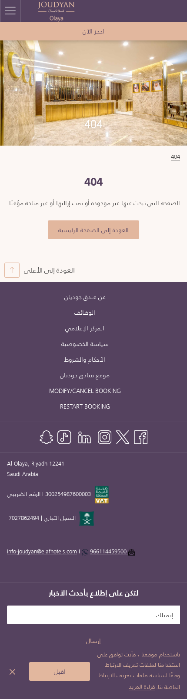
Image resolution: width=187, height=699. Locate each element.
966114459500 (108, 551)
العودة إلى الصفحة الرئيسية (93, 230)
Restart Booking (85, 406)
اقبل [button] (60, 671)
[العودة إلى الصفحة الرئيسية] (57, 11)
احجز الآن (93, 31)
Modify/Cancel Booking (85, 391)
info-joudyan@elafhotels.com (67, 551)
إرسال (93, 641)
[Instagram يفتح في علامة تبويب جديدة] (105, 435)
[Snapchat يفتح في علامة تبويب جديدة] (46, 435)
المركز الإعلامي (84, 328)
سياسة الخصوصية (85, 344)
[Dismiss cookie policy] (12, 671)
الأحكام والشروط (84, 359)
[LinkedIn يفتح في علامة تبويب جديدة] (85, 435)
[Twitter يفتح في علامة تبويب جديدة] (123, 435)
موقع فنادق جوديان (85, 375)
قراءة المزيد (142, 686)
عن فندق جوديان (85, 297)
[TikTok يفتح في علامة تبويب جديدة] (64, 435)
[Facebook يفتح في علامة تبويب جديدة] (141, 435)
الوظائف (84, 312)
